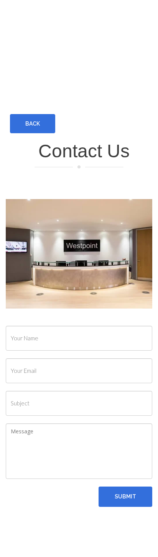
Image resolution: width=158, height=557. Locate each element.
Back (32, 124)
